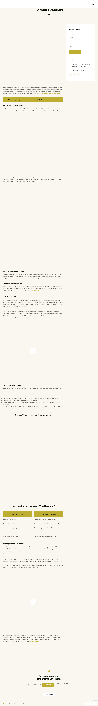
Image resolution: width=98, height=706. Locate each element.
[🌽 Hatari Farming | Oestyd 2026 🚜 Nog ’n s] (41, 694)
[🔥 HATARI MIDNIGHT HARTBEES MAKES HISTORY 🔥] (87, 694)
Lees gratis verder (35, 318)
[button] (4, 646)
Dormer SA (24, 641)
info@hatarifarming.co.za (79, 70)
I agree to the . (62, 683)
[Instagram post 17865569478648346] (10, 694)
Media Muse (6, 704)
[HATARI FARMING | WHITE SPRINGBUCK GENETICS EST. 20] (72, 694)
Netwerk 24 (25, 318)
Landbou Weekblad (33, 290)
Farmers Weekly (34, 641)
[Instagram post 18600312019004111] (26, 694)
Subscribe (48, 684)
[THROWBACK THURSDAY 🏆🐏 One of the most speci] (56, 694)
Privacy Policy (66, 683)
